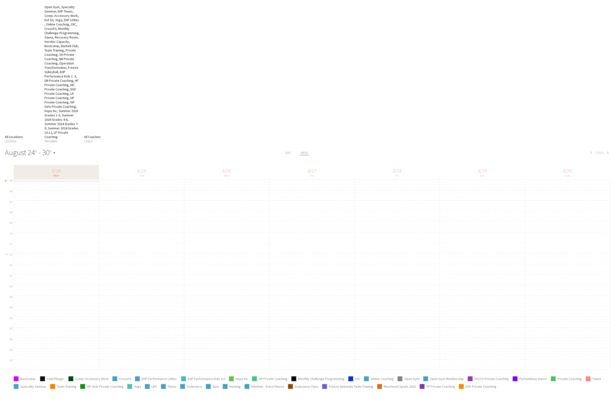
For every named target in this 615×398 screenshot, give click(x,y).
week (304, 153)
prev (591, 152)
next (607, 152)
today (599, 153)
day (288, 153)
